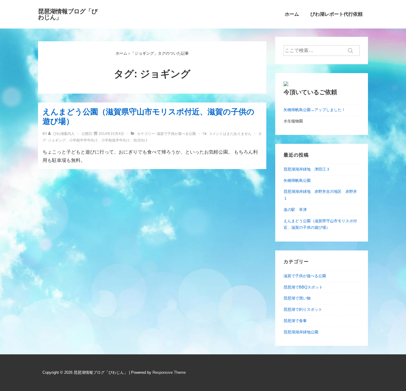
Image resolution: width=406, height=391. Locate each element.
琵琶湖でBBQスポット (303, 287)
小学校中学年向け (83, 140)
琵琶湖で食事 (295, 321)
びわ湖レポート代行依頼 (336, 14)
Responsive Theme (169, 372)
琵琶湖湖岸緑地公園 (301, 332)
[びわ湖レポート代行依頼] (286, 85)
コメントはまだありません (230, 134)
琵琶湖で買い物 (297, 298)
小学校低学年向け (115, 140)
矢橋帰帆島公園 (297, 180)
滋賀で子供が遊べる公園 (176, 134)
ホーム (292, 14)
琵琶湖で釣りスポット (303, 309)
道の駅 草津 (295, 209)
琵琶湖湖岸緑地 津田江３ (307, 169)
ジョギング (57, 140)
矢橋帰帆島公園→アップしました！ (314, 110)
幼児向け (140, 140)
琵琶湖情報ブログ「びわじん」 (67, 14)
